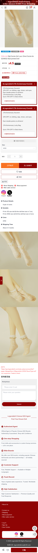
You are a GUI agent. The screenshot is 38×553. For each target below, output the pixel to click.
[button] (9, 156)
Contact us (5, 510)
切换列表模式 (20, 141)
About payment (7, 514)
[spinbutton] (15, 156)
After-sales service (8, 517)
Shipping (5, 512)
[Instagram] (16, 534)
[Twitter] (22, 534)
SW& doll (4, 56)
